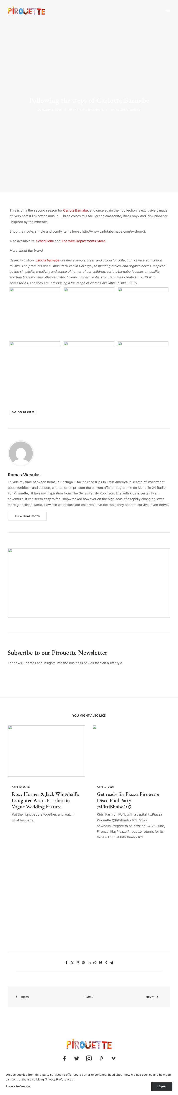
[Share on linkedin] (89, 962)
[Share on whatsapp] (94, 962)
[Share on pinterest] (83, 962)
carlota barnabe (47, 260)
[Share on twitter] (72, 962)
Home (89, 996)
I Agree (161, 1086)
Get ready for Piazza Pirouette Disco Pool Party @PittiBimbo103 (128, 800)
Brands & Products (88, 109)
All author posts (27, 516)
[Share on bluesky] (100, 962)
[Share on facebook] (66, 962)
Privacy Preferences (18, 1086)
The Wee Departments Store (83, 241)
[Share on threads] (77, 962)
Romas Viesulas (128, 109)
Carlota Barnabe (75, 210)
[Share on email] (111, 962)
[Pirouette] (26, 10)
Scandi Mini (45, 241)
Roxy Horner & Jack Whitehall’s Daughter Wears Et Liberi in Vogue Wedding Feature (45, 800)
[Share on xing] (106, 962)
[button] (168, 10)
